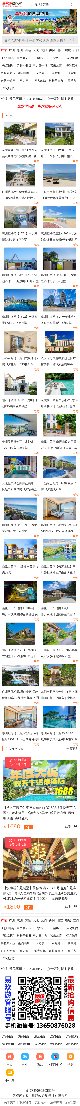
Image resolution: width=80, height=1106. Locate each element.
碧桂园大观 (8, 73)
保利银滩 (8, 88)
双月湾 (56, 73)
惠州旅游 (24, 1036)
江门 (76, 50)
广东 (4, 50)
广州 (12, 50)
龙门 (44, 50)
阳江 (60, 50)
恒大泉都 (40, 80)
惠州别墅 (72, 1044)
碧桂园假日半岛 (24, 66)
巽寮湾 (72, 73)
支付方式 (40, 1102)
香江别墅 (8, 65)
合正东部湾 (8, 80)
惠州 (20, 50)
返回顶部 (70, 1102)
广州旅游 (8, 1036)
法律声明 (56, 1102)
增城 (68, 50)
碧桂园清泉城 (56, 81)
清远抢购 (8, 1044)
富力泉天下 (24, 58)
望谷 (56, 58)
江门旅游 (56, 1036)
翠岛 (40, 58)
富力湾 (24, 80)
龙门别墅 (56, 1044)
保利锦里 (72, 65)
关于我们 (10, 1102)
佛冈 (52, 50)
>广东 (9, 116)
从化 (36, 50)
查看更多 (72, 748)
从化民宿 (72, 58)
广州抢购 (72, 1036)
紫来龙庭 (56, 65)
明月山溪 (8, 58)
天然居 (40, 73)
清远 (28, 50)
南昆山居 (24, 73)
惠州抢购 (24, 1044)
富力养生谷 (40, 65)
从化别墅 (40, 1044)
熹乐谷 (72, 80)
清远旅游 (40, 1036)
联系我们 (25, 1102)
